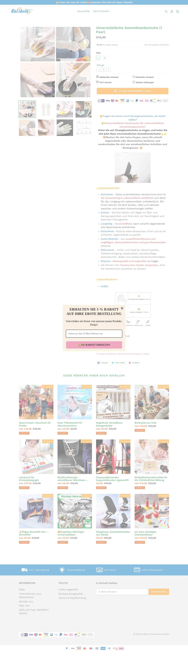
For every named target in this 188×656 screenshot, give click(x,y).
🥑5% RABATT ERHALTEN (94, 344)
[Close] (122, 308)
